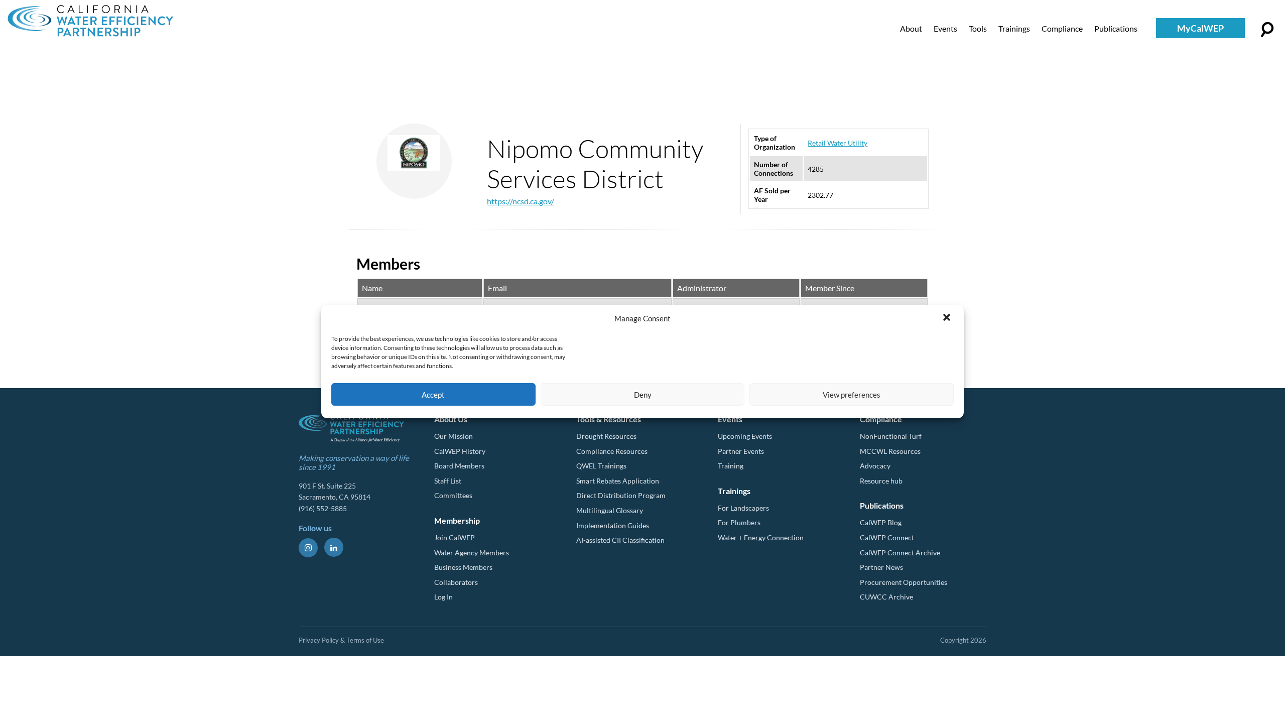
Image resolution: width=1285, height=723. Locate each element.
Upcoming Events (745, 436)
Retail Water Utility (837, 143)
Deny (643, 394)
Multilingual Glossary (609, 510)
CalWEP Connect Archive (900, 552)
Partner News (881, 567)
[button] (948, 318)
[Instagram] (308, 547)
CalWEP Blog (881, 522)
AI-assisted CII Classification (620, 540)
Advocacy (875, 465)
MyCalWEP (1200, 28)
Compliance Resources (612, 451)
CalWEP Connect (887, 537)
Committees (453, 495)
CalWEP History (459, 451)
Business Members (463, 567)
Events (945, 28)
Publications (1115, 28)
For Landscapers (743, 508)
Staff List (447, 480)
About (911, 28)
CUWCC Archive (886, 596)
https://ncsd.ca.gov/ (520, 201)
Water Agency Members (471, 552)
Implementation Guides (612, 525)
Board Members (459, 465)
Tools (978, 28)
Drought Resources (606, 436)
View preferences (851, 394)
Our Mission (453, 436)
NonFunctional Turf (891, 436)
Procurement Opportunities (903, 582)
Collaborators (456, 582)
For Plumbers (739, 522)
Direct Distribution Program (621, 495)
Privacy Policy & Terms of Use (341, 640)
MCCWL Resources (890, 451)
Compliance (1062, 28)
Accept (433, 394)
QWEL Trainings (601, 465)
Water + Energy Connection (761, 537)
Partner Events (741, 451)
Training (730, 465)
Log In (443, 596)
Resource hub (881, 480)
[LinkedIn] (333, 547)
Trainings (1014, 28)
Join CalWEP (454, 537)
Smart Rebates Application (617, 480)
